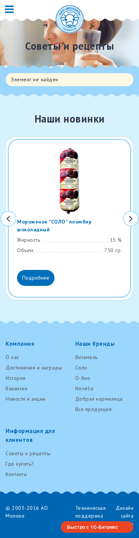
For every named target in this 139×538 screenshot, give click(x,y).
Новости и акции (26, 398)
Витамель (86, 357)
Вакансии (16, 388)
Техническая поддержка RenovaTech (90, 516)
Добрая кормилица (99, 398)
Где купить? (20, 463)
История (16, 378)
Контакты (16, 474)
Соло (81, 367)
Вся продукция (93, 409)
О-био (82, 378)
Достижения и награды (34, 367)
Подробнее (35, 277)
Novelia (84, 388)
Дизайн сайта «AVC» (124, 516)
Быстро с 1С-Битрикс (92, 527)
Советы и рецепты (28, 453)
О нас (12, 357)
